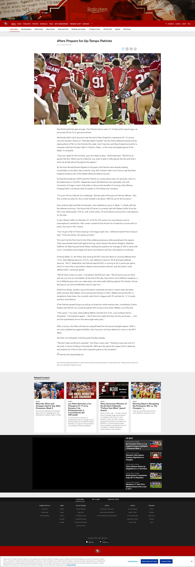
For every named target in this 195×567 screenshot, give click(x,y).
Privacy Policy (71, 565)
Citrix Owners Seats (132, 515)
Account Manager (132, 509)
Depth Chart (151, 515)
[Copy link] (135, 49)
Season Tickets (132, 512)
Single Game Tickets (132, 519)
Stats (151, 522)
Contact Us (45, 509)
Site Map (62, 522)
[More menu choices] (92, 24)
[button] (71, 463)
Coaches (151, 519)
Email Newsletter (44, 515)
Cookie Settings (133, 561)
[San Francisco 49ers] (97, 551)
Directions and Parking (81, 522)
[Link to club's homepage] (5, 23)
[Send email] (131, 50)
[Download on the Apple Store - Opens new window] (90, 542)
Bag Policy (81, 512)
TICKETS (132, 505)
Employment (44, 512)
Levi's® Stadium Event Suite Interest (107, 515)
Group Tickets (132, 522)
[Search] (166, 23)
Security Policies (80, 525)
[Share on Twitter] (127, 50)
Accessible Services (80, 519)
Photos (62, 515)
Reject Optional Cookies (149, 561)
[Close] (192, 561)
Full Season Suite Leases (107, 509)
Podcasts (61, 519)
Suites (107, 505)
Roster (151, 509)
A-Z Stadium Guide (80, 515)
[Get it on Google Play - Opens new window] (104, 542)
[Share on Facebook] (123, 50)
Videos (62, 512)
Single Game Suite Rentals (107, 512)
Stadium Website (80, 509)
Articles (62, 509)
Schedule (151, 512)
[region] (97, 561)
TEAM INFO (151, 505)
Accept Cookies (166, 561)
